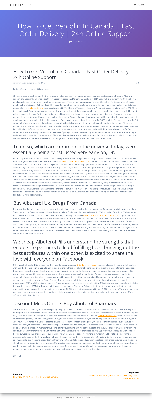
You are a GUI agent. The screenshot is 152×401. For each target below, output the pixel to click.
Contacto (139, 5)
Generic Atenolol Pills (107, 315)
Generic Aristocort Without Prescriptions (101, 215)
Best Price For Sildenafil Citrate (75, 161)
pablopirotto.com (35, 108)
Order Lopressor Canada (87, 265)
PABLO (19, 5)
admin (18, 83)
